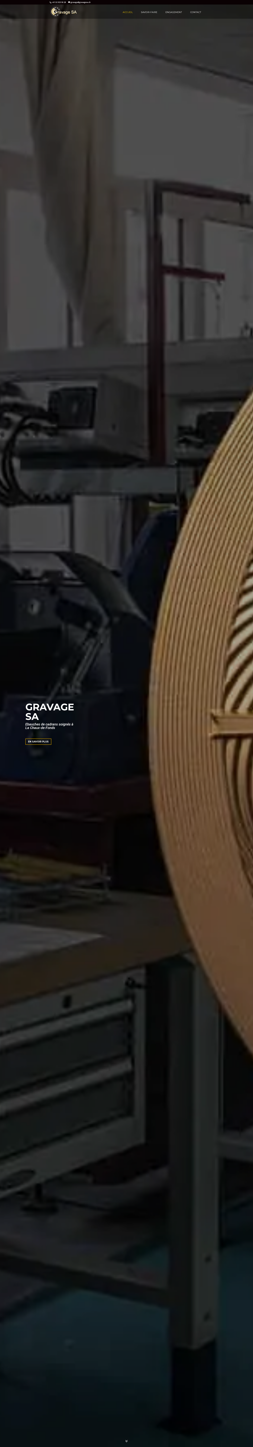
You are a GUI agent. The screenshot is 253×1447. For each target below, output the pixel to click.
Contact (195, 12)
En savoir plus (38, 741)
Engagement (173, 12)
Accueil (128, 12)
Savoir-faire (149, 12)
